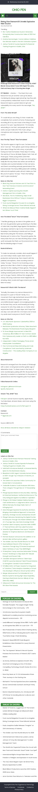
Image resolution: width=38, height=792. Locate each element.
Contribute (21, 787)
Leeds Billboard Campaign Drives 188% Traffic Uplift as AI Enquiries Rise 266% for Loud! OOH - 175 (20, 624)
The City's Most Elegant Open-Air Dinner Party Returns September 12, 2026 (18, 763)
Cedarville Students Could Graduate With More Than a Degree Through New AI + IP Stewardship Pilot (19, 488)
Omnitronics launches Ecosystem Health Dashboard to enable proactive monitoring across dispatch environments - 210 (20, 615)
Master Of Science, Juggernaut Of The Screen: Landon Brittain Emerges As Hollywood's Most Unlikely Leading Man (19, 711)
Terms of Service (9, 787)
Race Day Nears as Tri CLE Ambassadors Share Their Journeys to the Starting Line (18, 675)
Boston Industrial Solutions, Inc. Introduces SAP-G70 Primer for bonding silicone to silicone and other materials (19, 695)
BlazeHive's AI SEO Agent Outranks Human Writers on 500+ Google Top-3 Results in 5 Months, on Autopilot (19, 475)
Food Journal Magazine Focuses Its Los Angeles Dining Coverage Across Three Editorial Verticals (19, 719)
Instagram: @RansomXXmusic (11, 386)
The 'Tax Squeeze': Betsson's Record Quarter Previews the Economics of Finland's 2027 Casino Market (19, 654)
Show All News (5, 428)
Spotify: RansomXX (7, 389)
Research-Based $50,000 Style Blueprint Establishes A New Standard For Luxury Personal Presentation (18, 643)
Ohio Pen (19, 10)
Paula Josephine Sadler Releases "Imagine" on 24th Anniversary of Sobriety (18, 727)
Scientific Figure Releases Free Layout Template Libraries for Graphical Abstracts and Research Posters (19, 531)
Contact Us (30, 787)
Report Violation (25, 428)
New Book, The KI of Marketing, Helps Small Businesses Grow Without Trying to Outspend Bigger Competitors (18, 198)
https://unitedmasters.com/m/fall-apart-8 (16, 406)
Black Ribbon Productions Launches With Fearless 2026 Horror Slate (19, 770)
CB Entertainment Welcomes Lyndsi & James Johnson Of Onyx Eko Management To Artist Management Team (18, 740)
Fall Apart (4, 399)
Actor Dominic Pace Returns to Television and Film (20, 776)
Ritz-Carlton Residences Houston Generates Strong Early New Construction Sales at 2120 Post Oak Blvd (19, 34)
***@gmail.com (6, 416)
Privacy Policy (19, 789)
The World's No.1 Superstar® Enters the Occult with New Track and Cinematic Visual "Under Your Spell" (20, 748)
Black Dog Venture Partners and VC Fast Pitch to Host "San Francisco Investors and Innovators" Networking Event (19, 186)
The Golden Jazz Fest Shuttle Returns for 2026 (18, 542)
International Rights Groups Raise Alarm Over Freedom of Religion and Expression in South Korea (20, 756)
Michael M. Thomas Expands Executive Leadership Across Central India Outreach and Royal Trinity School (19, 685)
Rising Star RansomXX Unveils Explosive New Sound (18, 22)
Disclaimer (14, 428)
